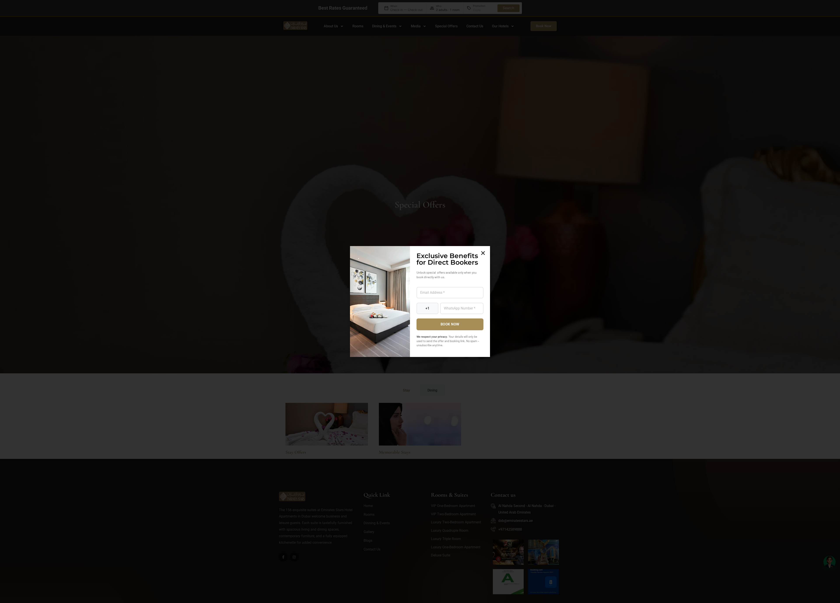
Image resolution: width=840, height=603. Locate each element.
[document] (420, 301)
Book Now (450, 324)
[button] (483, 253)
